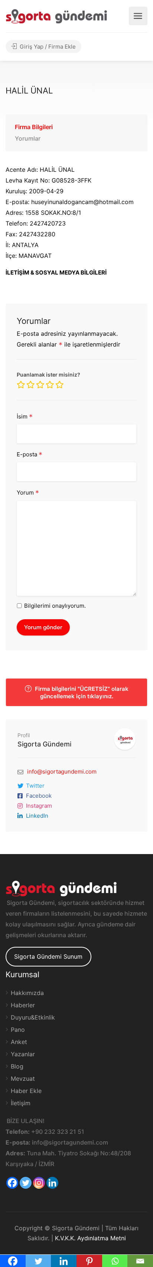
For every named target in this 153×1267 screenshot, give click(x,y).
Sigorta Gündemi (44, 744)
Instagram (39, 805)
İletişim (20, 1103)
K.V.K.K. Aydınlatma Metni (90, 1238)
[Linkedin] (52, 1183)
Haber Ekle (26, 1090)
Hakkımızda (27, 993)
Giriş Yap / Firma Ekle (47, 46)
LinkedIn (37, 815)
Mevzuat (23, 1078)
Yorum (28, 493)
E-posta (29, 454)
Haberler (23, 1005)
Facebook (39, 795)
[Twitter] (26, 1183)
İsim (25, 417)
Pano (18, 1029)
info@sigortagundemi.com (62, 771)
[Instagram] (39, 1183)
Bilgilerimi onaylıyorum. (55, 605)
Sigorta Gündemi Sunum (48, 956)
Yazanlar (23, 1054)
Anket (19, 1042)
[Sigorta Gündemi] (56, 16)
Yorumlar (27, 138)
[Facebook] (12, 1183)
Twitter (35, 785)
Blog (17, 1066)
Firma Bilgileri (34, 127)
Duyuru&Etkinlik (33, 1017)
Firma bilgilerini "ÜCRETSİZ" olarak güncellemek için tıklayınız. (80, 692)
